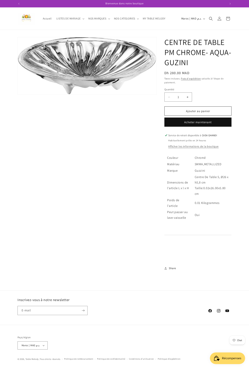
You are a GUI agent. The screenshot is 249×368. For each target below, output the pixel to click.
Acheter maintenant (198, 122)
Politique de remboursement (78, 358)
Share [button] (172, 268)
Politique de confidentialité (111, 358)
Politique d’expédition (169, 358)
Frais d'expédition (191, 78)
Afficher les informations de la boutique (193, 146)
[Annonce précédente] (19, 3)
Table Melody (32, 359)
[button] (70, 18)
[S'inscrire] (83, 310)
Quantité (169, 89)
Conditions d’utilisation (141, 358)
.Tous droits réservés (49, 359)
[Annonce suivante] (230, 3)
